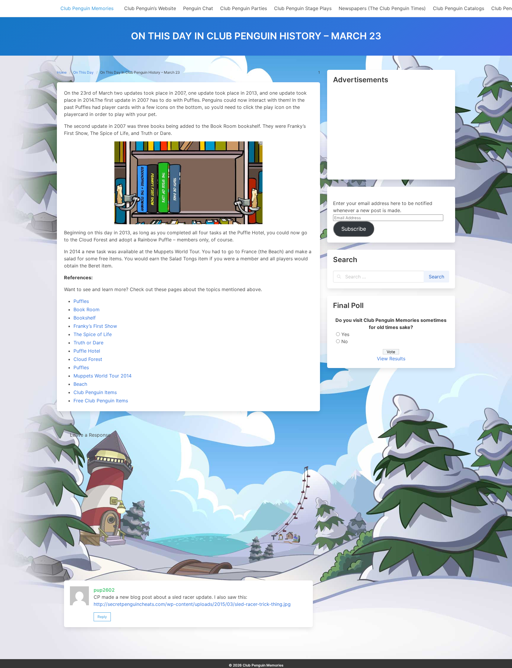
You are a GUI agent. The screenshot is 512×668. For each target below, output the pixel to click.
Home (62, 72)
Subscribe (353, 229)
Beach (80, 384)
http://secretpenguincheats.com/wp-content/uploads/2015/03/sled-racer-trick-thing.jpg (192, 604)
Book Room (86, 309)
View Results (391, 359)
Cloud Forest (87, 359)
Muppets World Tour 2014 (102, 376)
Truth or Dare (88, 343)
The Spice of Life (92, 334)
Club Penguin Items (95, 392)
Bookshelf (84, 318)
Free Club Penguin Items (100, 401)
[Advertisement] (391, 132)
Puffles (81, 301)
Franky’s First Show (95, 326)
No (344, 341)
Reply (102, 616)
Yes (345, 334)
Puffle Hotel (86, 351)
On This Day (83, 72)
